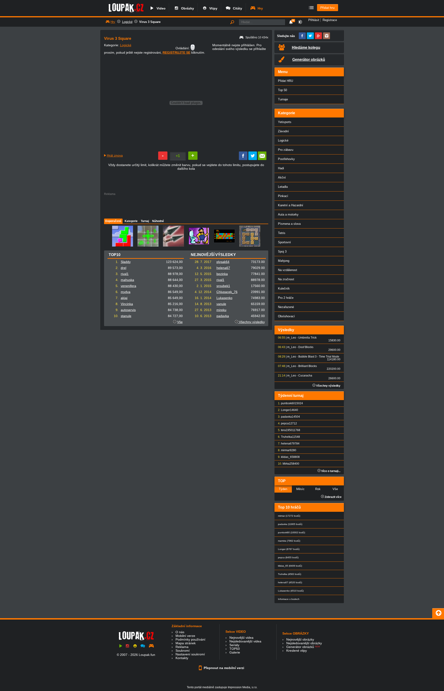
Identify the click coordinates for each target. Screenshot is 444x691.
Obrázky (186, 8)
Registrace (330, 20)
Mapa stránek (186, 643)
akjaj (124, 298)
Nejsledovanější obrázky (304, 643)
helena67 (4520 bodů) (290, 582)
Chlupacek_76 (226, 292)
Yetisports (284, 122)
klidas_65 (287, 457)
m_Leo (291, 337)
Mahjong (283, 260)
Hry (259, 8)
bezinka (222, 274)
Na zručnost (286, 279)
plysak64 (222, 262)
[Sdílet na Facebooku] (243, 159)
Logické (127, 22)
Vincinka (127, 304)
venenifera (128, 286)
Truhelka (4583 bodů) (289, 574)
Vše (180, 322)
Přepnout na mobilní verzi (223, 668)
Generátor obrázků (300, 647)
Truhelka (286, 436)
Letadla (283, 186)
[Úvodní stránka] (126, 13)
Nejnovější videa (241, 637)
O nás (180, 632)
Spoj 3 (282, 251)
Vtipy (212, 8)
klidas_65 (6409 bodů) (290, 566)
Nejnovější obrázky (300, 639)
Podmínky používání (190, 639)
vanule (221, 304)
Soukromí (183, 650)
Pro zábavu (285, 149)
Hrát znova (115, 155)
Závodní (283, 131)
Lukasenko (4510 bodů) (291, 590)
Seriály (234, 645)
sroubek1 (223, 286)
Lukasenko (224, 298)
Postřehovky (286, 159)
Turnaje (283, 99)
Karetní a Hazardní (290, 205)
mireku (221, 310)
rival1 (125, 274)
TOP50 (234, 649)
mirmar (285, 450)
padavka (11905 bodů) (290, 524)
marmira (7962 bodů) (289, 541)
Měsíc (300, 489)
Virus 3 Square (149, 22)
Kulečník (284, 288)
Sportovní (284, 242)
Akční (282, 177)
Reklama (182, 647)
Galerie (234, 652)
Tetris (281, 233)
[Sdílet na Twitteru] (252, 159)
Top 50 (282, 90)
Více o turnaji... (330, 471)
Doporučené (113, 221)
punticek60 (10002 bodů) (291, 532)
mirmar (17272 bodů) (289, 516)
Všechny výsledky (251, 322)
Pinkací (283, 196)
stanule (126, 316)
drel (123, 268)
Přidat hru (327, 7)
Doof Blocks (305, 347)
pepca (285, 423)
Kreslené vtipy (296, 650)
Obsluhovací (286, 316)
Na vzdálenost (287, 270)
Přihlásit (313, 20)
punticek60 (288, 403)
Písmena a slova (289, 223)
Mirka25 (288, 463)
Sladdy (126, 262)
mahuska (127, 280)
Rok (318, 489)
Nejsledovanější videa (245, 641)
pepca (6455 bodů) (288, 557)
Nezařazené (286, 307)
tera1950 (286, 430)
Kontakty (182, 658)
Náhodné (158, 221)
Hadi (281, 168)
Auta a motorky (288, 214)
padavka (222, 316)
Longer (285, 410)
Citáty (236, 8)
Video (160, 8)
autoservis (128, 310)
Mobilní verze (185, 636)
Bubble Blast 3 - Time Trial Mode (318, 356)
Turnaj (145, 221)
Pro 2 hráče (285, 297)
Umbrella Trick (307, 337)
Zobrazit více (333, 497)
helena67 (223, 268)
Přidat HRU (285, 81)
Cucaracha (305, 375)
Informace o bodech (288, 599)
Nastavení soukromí (190, 654)
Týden (283, 489)
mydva (125, 292)
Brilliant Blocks (307, 366)
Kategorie (131, 221)
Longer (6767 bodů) (288, 549)
